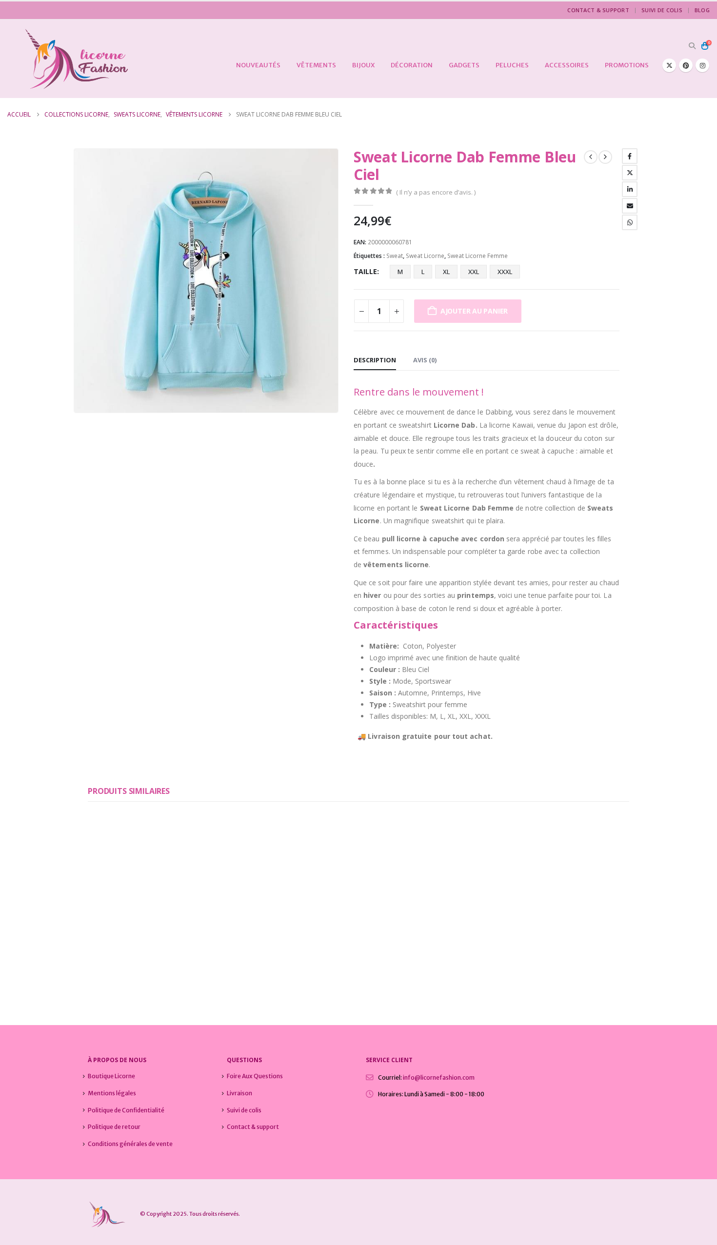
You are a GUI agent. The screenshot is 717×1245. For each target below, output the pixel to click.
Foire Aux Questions (255, 1076)
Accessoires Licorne (116, 949)
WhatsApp (629, 222)
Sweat (394, 256)
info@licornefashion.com (439, 1077)
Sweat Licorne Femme (477, 256)
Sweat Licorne (425, 256)
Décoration (412, 65)
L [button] (422, 271)
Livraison (239, 1093)
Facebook (629, 156)
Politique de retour (114, 1126)
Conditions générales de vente (130, 1143)
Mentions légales (112, 1093)
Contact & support (598, 10)
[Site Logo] (68, 58)
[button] (692, 46)
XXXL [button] (505, 271)
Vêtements (316, 65)
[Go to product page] (150, 875)
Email (629, 206)
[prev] (591, 157)
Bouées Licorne (169, 949)
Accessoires (567, 65)
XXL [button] (473, 271)
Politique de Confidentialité (126, 1110)
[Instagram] (702, 65)
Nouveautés (258, 65)
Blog (702, 10)
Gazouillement (629, 172)
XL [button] (446, 271)
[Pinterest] (686, 65)
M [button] (400, 271)
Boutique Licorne (111, 1076)
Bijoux (363, 65)
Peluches (512, 65)
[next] (605, 157)
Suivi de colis (661, 10)
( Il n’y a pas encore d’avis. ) (436, 192)
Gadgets (464, 65)
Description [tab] (375, 360)
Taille (365, 271)
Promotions (627, 65)
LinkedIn (629, 189)
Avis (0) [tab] (425, 360)
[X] (669, 65)
